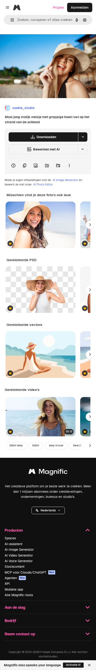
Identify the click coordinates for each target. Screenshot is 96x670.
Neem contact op (20, 633)
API (7, 583)
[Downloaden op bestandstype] (82, 137)
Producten (14, 530)
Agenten (15, 578)
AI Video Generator (19, 555)
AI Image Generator (65, 180)
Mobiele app (14, 589)
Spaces (10, 538)
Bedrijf (10, 620)
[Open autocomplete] (10, 20)
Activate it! (73, 665)
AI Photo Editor (43, 184)
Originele (30, 40)
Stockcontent (14, 566)
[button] (48, 510)
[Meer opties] (69, 165)
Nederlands (48, 510)
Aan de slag (15, 607)
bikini (35, 445)
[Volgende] (90, 225)
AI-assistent (13, 544)
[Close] (89, 665)
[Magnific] (48, 472)
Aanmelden (80, 7)
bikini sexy (16, 445)
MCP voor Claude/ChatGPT (29, 572)
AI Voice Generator (19, 561)
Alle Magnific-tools (19, 595)
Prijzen (58, 7)
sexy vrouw (56, 445)
